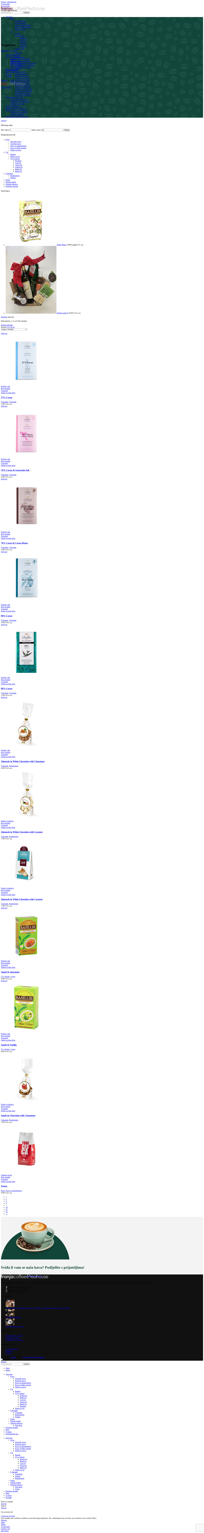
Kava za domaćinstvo (23, 25)
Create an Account (8, 1516)
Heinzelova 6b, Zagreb (14, 1336)
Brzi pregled (5, 389)
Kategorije (5, 51)
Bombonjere (19, 57)
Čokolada (14, 51)
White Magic (62, 245)
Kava (12, 19)
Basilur (17, 34)
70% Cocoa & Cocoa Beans (14, 543)
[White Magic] (31, 245)
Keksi (8, 180)
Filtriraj (66, 130)
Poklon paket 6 (63, 313)
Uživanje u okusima (13, 1317)
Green (13, 977)
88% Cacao (6, 616)
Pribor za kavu (20, 30)
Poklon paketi (11, 182)
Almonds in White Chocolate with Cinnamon (23, 761)
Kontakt (9, 1351)
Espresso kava (20, 23)
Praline (17, 55)
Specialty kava (20, 21)
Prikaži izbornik (7, 325)
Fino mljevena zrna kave (15, 1326)
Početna (4, 317)
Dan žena (18, 1425)
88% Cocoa (6, 688)
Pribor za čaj (19, 49)
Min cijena (5, 130)
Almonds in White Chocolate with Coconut (21, 832)
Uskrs (17, 1489)
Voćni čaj (23, 44)
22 (7, 1212)
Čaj (11, 32)
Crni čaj (23, 42)
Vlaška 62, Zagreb (12, 1338)
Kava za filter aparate (23, 27)
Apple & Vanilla (9, 1045)
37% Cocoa (6, 397)
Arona (4, 1186)
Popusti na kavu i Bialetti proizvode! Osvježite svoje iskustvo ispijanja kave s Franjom (38, 1308)
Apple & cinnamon (10, 972)
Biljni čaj (23, 47)
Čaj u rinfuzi (19, 36)
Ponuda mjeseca (12, 184)
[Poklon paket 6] (31, 313)
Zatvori (3, 121)
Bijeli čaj (23, 40)
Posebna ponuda (12, 186)
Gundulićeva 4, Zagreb (14, 1340)
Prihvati (4, 1520)
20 (7, 1207)
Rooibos (18, 161)
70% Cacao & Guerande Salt (15, 470)
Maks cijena (36, 130)
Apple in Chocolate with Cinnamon (18, 1115)
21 (7, 1210)
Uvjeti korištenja (12, 1349)
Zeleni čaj (23, 38)
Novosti (9, 1353)
